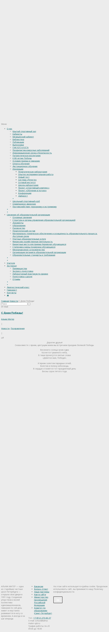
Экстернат (12, 265)
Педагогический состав (23, 230)
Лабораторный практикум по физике (30, 273)
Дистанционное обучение (24, 166)
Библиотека (18, 139)
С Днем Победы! (12, 312)
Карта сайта (40, 594)
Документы (17, 222)
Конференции (24, 193)
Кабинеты (17, 134)
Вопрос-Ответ (41, 589)
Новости (14, 301)
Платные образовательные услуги (29, 239)
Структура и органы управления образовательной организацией (43, 220)
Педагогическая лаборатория (32, 171)
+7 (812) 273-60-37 (42, 618)
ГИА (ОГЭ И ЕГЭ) (20, 147)
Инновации (17, 169)
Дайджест (23, 196)
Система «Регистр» (27, 179)
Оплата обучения (21, 163)
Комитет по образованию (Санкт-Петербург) (43, 611)
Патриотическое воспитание (26, 155)
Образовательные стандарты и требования (33, 255)
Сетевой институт (27, 182)
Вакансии (38, 586)
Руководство (18, 228)
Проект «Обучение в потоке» (32, 190)
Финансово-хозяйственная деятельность (32, 241)
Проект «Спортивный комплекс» (33, 187)
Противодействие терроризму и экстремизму (34, 206)
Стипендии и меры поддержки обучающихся (33, 247)
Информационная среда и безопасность (32, 153)
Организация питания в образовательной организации (39, 252)
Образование (19, 225)
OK (57, 600)
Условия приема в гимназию (26, 161)
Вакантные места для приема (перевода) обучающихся (39, 244)
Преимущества (19, 268)
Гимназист (12, 290)
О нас (9, 128)
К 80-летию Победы (22, 158)
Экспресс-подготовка (22, 271)
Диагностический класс (18, 287)
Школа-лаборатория (28, 185)
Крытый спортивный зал (24, 131)
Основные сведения (22, 217)
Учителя (11, 263)
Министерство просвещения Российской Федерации (41, 601)
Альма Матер (7, 319)
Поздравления (18, 328)
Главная (5, 301)
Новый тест (24, 177)
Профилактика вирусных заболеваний (30, 150)
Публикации (18, 142)
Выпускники (18, 144)
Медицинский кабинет (23, 136)
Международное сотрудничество (28, 249)
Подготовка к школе (22, 276)
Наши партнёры (41, 591)
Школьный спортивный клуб (26, 201)
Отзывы (16, 279)
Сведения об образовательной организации (28, 214)
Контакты (11, 292)
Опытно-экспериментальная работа (35, 174)
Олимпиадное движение (24, 204)
